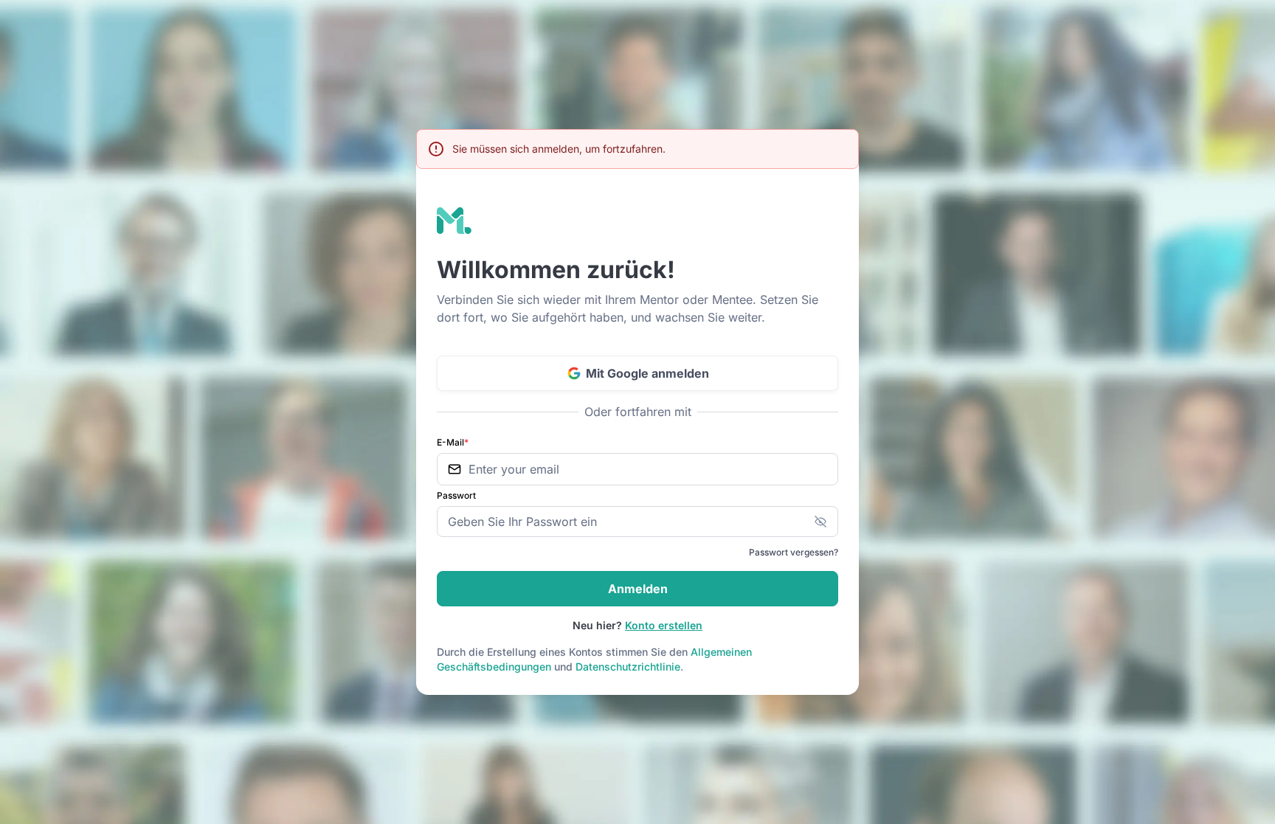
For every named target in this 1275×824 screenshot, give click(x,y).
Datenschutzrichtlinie (628, 666)
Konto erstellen (663, 625)
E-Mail (453, 442)
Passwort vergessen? (793, 552)
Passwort (456, 495)
